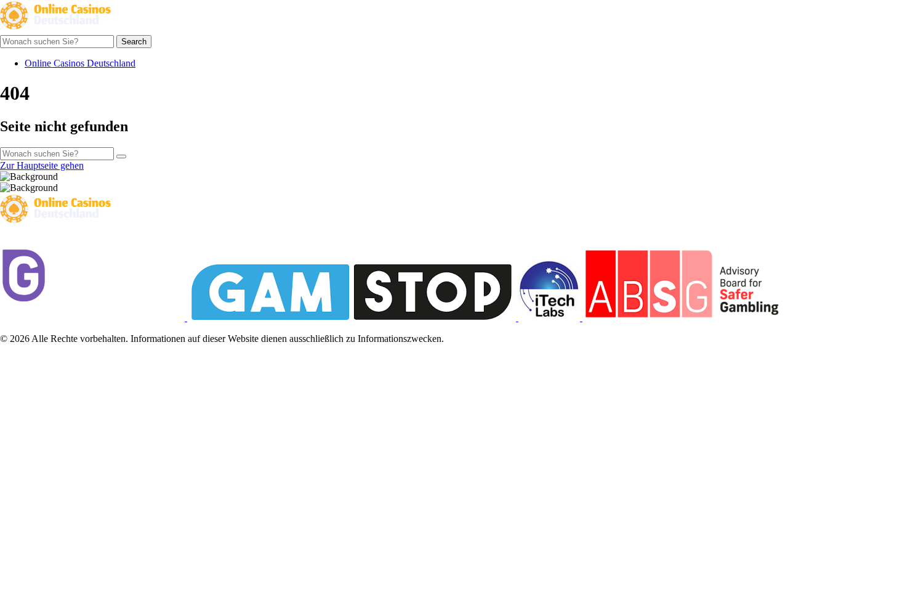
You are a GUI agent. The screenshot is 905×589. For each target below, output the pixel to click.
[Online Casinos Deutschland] (55, 29)
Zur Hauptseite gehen (42, 165)
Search (134, 41)
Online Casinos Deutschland (80, 63)
